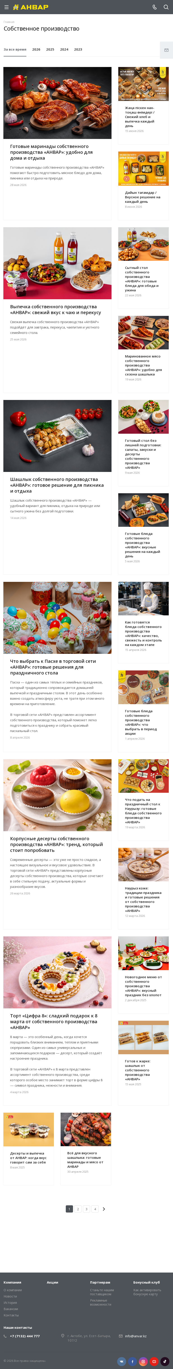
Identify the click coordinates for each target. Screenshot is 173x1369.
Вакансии (11, 1309)
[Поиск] (166, 7)
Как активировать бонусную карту (147, 1292)
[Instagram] (143, 1361)
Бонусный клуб (146, 1282)
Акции (52, 1282)
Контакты (11, 1315)
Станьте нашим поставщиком (102, 1292)
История (10, 1302)
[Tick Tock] (164, 1361)
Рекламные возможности (100, 1302)
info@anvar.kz (136, 1336)
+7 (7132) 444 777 (25, 1336)
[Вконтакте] (121, 1361)
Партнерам (100, 1282)
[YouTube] (154, 1361)
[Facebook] (132, 1361)
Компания (12, 1282)
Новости (10, 1296)
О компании (13, 1290)
